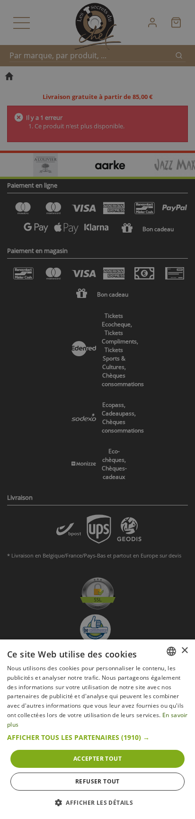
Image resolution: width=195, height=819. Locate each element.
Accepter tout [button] (97, 759)
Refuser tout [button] (97, 781)
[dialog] (97, 729)
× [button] (184, 650)
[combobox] (171, 651)
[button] (97, 737)
